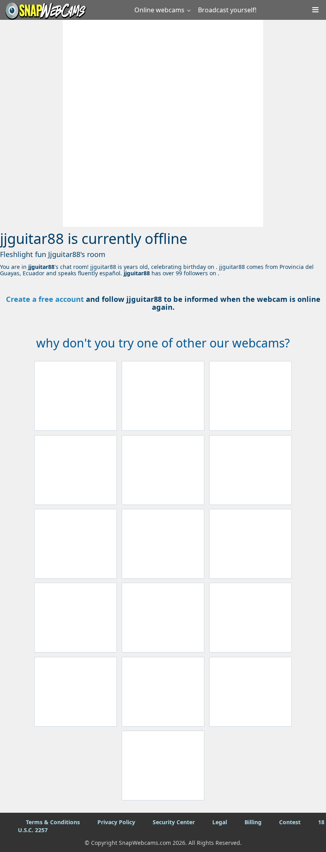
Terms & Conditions (53, 822)
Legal (219, 822)
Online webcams (159, 10)
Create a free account (45, 299)
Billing (253, 822)
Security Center (174, 822)
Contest (290, 822)
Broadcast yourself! (227, 10)
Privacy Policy (116, 822)
